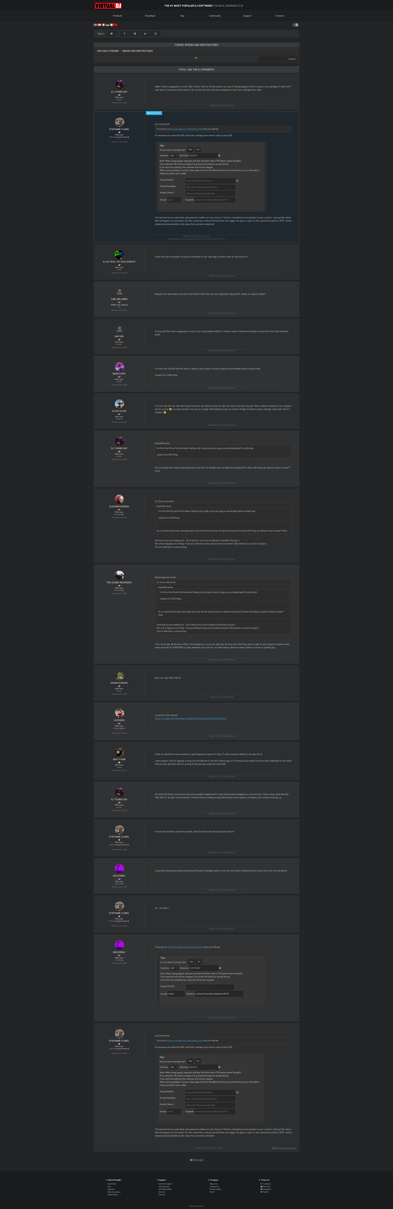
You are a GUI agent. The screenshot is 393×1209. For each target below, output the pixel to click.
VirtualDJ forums (108, 51)
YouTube (266, 1187)
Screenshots (113, 1194)
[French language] (103, 24)
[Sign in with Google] (155, 33)
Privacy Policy (215, 1189)
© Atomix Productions (196, 1206)
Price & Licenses (114, 1192)
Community (215, 16)
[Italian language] (111, 24)
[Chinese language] (115, 24)
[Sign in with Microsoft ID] (134, 33)
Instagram (266, 1189)
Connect (279, 16)
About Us (213, 1184)
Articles (162, 1192)
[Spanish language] (99, 24)
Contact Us (214, 1187)
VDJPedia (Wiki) (165, 1189)
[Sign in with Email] (111, 33)
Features (111, 1189)
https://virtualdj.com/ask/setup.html (185, 129)
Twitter (265, 1192)
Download (150, 16)
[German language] (107, 24)
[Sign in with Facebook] (124, 33)
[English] (95, 24)
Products (117, 16)
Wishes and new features (138, 51)
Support (247, 16)
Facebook (266, 1184)
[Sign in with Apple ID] (145, 33)
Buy (182, 16)
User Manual (164, 1187)
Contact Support (165, 1184)
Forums (162, 1194)
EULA (212, 1192)
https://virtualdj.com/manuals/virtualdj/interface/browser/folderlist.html (190, 718)
